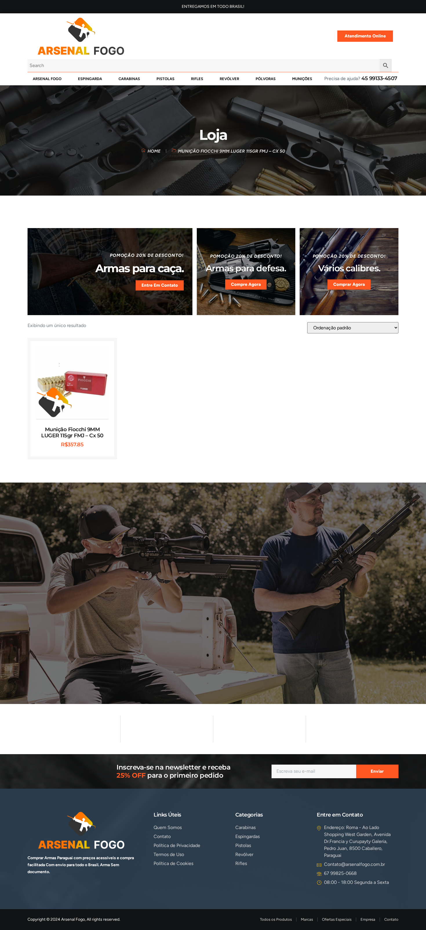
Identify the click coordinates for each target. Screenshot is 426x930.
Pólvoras (266, 79)
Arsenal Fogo (47, 79)
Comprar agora (349, 284)
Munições (302, 79)
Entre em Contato (159, 285)
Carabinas (129, 79)
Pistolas (165, 79)
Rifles (197, 79)
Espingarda (90, 79)
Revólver (229, 79)
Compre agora (246, 284)
